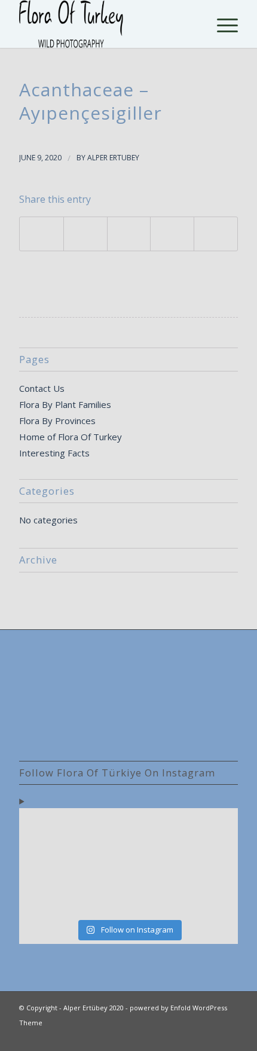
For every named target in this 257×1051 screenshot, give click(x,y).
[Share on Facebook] (41, 234)
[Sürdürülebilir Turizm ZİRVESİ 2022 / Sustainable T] (212, 863)
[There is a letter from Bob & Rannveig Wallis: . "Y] (45, 830)
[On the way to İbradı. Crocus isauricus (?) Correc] (101, 863)
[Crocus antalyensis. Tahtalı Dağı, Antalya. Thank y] (45, 863)
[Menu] (221, 24)
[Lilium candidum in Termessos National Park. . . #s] (156, 863)
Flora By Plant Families (65, 404)
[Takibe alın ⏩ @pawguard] (101, 895)
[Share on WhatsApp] (129, 234)
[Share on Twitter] (85, 234)
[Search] (193, 24)
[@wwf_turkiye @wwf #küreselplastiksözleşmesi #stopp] (45, 895)
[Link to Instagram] (229, 1036)
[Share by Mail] (215, 234)
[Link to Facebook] (211, 1036)
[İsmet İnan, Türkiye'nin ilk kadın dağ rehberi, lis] (212, 830)
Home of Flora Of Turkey (70, 437)
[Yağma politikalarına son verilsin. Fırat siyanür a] (212, 895)
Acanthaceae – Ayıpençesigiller (90, 101)
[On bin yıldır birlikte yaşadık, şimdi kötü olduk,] (156, 895)
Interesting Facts (54, 453)
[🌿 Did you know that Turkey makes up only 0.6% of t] (101, 830)
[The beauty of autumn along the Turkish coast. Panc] (156, 830)
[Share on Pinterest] (172, 234)
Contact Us (42, 388)
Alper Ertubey (113, 158)
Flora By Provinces (57, 421)
